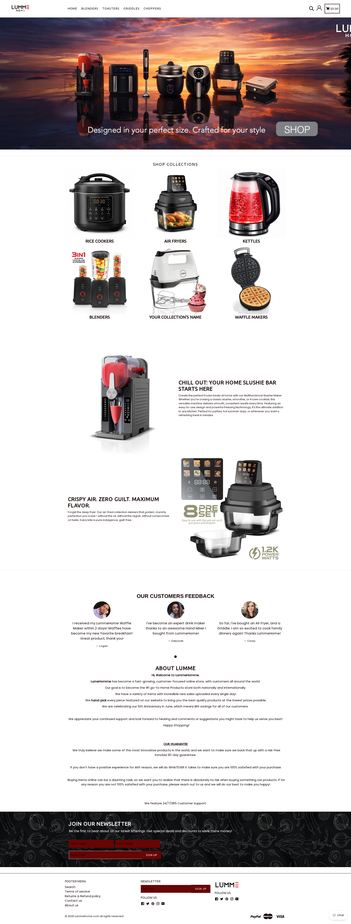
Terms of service (77, 891)
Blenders (89, 8)
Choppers (152, 8)
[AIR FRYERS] (175, 204)
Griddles (132, 8)
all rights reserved (112, 916)
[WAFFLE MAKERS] (251, 279)
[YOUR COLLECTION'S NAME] (175, 279)
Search (70, 887)
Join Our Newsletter (100, 824)
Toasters (110, 8)
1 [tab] (175, 656)
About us (71, 905)
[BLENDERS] (99, 279)
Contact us (73, 900)
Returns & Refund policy (83, 896)
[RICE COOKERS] (99, 204)
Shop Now (80, 85)
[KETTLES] (251, 204)
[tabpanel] (102, 624)
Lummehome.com (87, 916)
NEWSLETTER (150, 881)
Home (72, 8)
